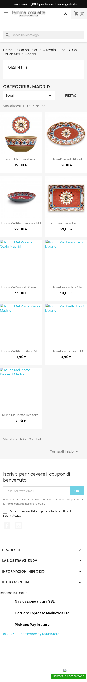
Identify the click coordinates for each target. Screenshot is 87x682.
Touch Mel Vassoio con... (66, 223)
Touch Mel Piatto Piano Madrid (22, 351)
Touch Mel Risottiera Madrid (21, 223)
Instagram (18, 525)
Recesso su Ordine (13, 593)
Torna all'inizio (64, 451)
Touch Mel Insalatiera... (20, 159)
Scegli (29, 95)
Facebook (7, 525)
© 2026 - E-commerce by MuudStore (31, 634)
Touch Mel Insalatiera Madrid (66, 287)
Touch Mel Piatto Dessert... (20, 415)
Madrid (17, 67)
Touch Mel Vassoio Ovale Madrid (24, 287)
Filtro (71, 95)
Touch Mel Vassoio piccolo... (66, 159)
